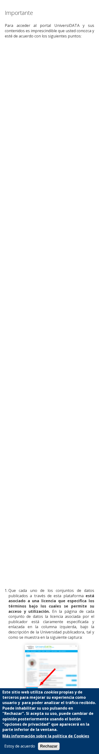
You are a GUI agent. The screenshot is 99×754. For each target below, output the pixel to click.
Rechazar (48, 746)
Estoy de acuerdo (19, 746)
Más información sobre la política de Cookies (45, 736)
